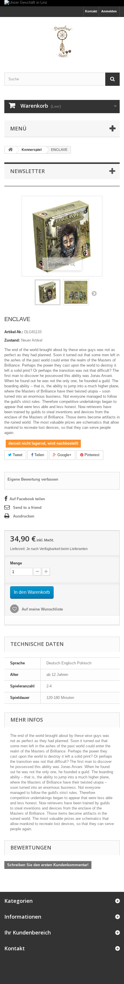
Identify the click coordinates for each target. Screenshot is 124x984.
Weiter (94, 293)
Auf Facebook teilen (27, 499)
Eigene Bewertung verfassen (32, 479)
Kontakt (91, 11)
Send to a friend (27, 507)
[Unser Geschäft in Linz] (62, 3)
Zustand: (12, 340)
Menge (16, 563)
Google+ (64, 455)
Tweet (17, 455)
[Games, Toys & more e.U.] (62, 39)
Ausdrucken (23, 516)
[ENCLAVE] (47, 292)
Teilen (38, 455)
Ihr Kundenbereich (27, 932)
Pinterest (91, 455)
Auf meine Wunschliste (41, 609)
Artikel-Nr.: (13, 332)
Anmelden (109, 11)
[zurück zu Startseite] (10, 149)
